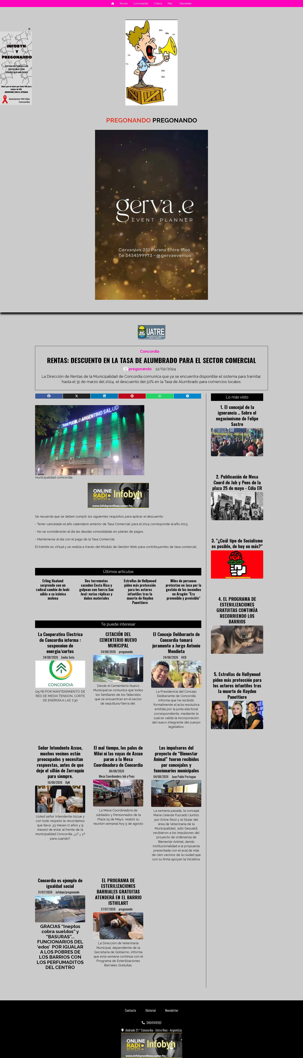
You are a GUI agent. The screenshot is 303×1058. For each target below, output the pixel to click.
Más (170, 3)
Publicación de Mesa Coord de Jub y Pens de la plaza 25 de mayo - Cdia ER (237, 482)
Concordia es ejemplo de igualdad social (60, 883)
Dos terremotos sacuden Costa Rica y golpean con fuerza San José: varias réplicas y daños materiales (96, 589)
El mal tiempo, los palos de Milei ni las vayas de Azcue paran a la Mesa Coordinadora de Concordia (118, 756)
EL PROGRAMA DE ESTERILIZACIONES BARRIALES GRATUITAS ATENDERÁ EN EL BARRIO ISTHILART (118, 891)
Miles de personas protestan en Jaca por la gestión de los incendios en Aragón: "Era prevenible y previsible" (183, 589)
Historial (151, 1010)
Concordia (149, 351)
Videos (158, 3)
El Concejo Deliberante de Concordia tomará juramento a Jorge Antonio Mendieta (176, 642)
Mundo (124, 3)
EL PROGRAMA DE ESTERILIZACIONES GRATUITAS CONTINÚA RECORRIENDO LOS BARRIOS (237, 610)
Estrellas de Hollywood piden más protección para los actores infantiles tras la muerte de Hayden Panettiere (140, 591)
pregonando (140, 369)
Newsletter (186, 3)
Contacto (130, 1010)
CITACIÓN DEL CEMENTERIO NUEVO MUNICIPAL (118, 640)
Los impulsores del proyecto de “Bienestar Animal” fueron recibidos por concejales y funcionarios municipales (176, 759)
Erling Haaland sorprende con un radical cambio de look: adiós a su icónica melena (53, 589)
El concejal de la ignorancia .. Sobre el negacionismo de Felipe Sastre (237, 415)
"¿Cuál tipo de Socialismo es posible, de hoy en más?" (237, 543)
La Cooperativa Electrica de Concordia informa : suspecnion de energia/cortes (60, 642)
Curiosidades (140, 3)
